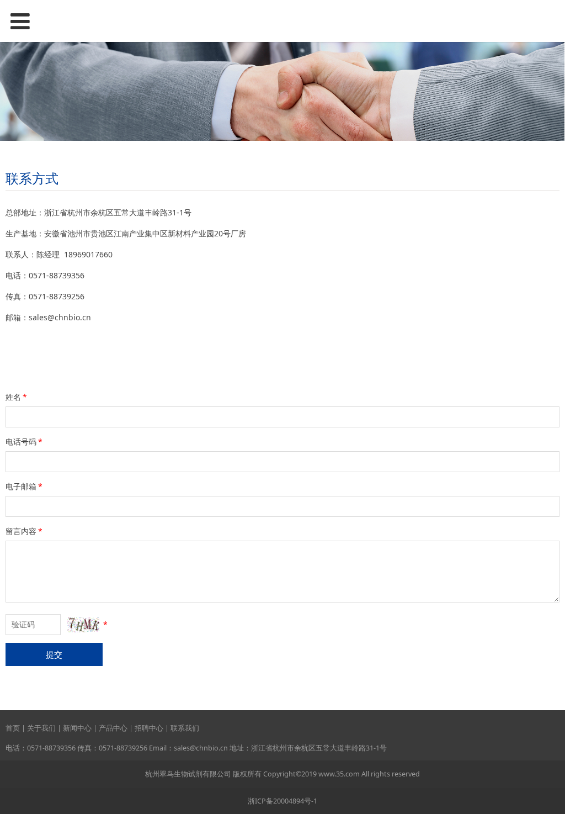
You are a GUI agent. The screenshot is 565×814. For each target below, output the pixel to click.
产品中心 (113, 728)
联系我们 (184, 728)
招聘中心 (149, 728)
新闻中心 (77, 728)
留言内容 (24, 531)
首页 (13, 728)
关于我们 (41, 728)
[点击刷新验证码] (83, 624)
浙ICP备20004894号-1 (282, 801)
